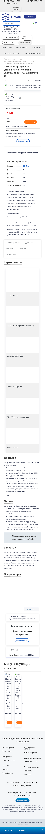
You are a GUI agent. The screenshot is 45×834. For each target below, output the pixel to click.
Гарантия (5, 766)
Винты (32, 61)
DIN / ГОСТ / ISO (8, 760)
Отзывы (5, 769)
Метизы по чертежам (32, 758)
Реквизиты (28, 771)
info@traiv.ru (26, 785)
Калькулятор (7, 757)
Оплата (9, 249)
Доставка (29, 243)
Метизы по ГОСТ (30, 762)
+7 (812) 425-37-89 (30, 782)
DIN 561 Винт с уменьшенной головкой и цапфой (19, 63)
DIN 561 (26, 166)
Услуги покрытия (30, 753)
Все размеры (12, 254)
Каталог (21, 59)
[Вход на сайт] (6, 10)
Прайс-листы (7, 751)
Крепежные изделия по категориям (15, 61)
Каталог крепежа (8, 748)
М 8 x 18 (30, 609)
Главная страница (10, 59)
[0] (33, 23)
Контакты (27, 774)
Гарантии (22, 249)
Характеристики (13, 243)
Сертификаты (7, 773)
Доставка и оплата (31, 767)
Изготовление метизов (29, 748)
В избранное (10, 81)
